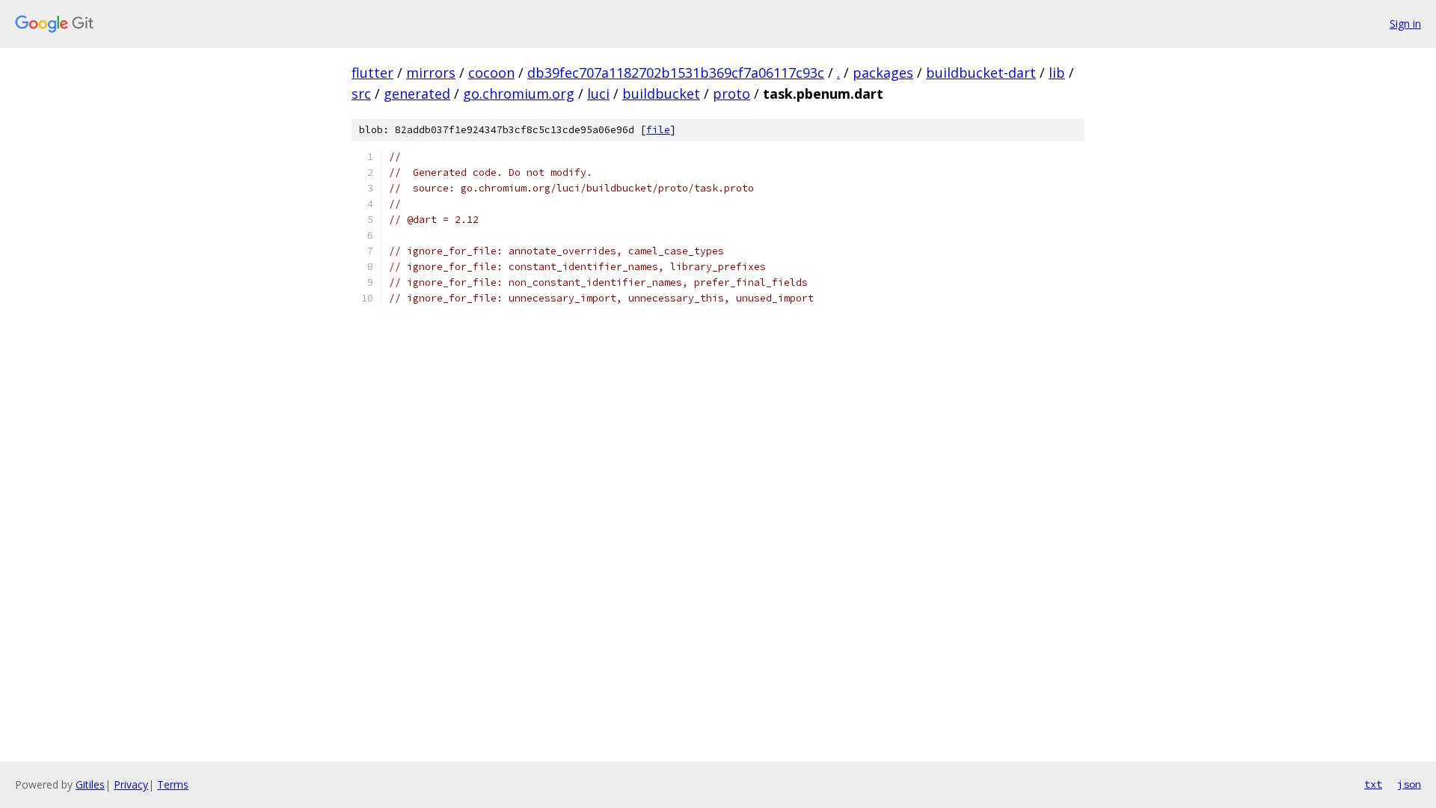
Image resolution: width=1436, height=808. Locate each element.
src (361, 93)
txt (1373, 784)
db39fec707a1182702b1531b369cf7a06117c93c (675, 73)
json (1409, 784)
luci (598, 93)
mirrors (430, 73)
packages (883, 73)
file (658, 129)
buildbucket (661, 93)
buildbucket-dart (981, 73)
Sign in (1405, 23)
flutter (372, 73)
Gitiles (90, 784)
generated (417, 93)
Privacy (131, 784)
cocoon (491, 73)
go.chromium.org (518, 93)
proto (731, 93)
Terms (172, 784)
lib (1057, 73)
